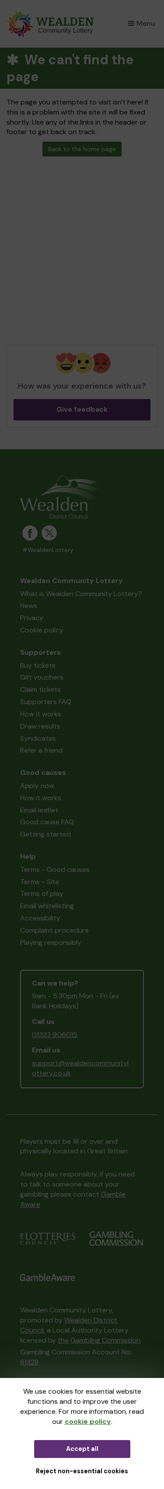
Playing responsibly (50, 942)
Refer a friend (41, 750)
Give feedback (82, 409)
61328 (29, 1362)
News (28, 605)
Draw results (40, 726)
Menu (145, 23)
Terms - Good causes (55, 869)
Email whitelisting (47, 905)
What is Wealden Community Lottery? (81, 593)
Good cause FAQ (47, 821)
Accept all (82, 1449)
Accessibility (40, 918)
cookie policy (88, 1421)
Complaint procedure (54, 930)
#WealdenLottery (47, 550)
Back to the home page (82, 149)
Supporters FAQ (45, 701)
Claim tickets (40, 689)
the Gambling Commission (99, 1340)
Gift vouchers (41, 677)
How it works (40, 713)
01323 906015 (54, 1034)
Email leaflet (39, 810)
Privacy (31, 617)
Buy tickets (38, 665)
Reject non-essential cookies (82, 1471)
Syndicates (38, 738)
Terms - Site (39, 881)
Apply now (37, 785)
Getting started (45, 834)
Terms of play (41, 893)
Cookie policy (41, 630)
